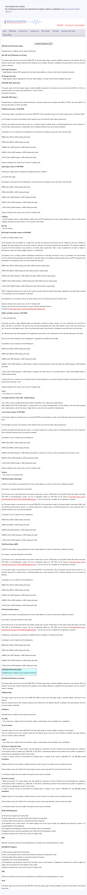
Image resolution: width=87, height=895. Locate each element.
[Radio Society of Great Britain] (22, 24)
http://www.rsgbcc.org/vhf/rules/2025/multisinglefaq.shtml (27, 309)
